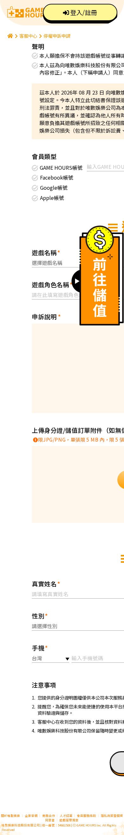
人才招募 (66, 815)
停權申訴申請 (57, 35)
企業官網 (31, 815)
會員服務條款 (86, 815)
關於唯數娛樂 (10, 815)
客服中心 (28, 35)
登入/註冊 (83, 12)
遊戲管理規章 (69, 820)
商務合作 (48, 815)
